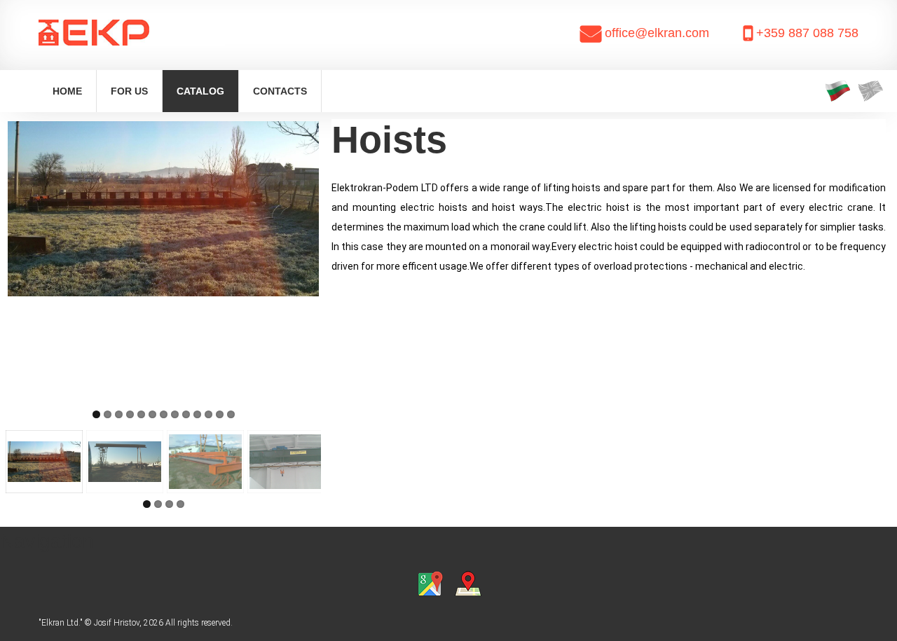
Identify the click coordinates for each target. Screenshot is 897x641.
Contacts (280, 91)
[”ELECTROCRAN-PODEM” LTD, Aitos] (132, 36)
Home (67, 91)
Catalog (200, 91)
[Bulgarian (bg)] (838, 91)
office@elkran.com (657, 33)
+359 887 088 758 (807, 33)
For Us (129, 91)
